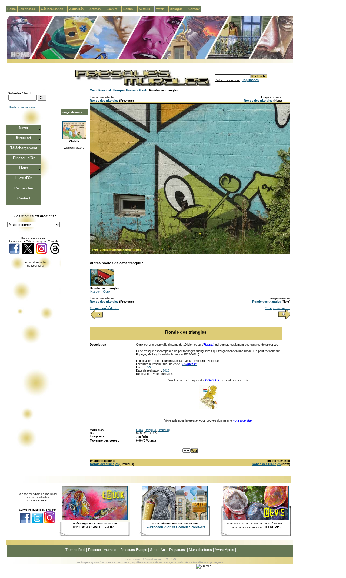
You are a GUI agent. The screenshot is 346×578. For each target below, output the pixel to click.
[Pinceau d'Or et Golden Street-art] (175, 519)
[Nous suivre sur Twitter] (28, 253)
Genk (139, 430)
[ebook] (95, 519)
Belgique (150, 430)
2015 (166, 370)
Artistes (97, 9)
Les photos (29, 9)
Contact (194, 9)
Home (11, 9)
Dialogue (178, 9)
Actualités (78, 9)
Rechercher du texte (22, 107)
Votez (162, 9)
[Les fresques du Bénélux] (208, 407)
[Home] (150, 58)
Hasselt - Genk (136, 90)
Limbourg (164, 430)
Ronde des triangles (104, 100)
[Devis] (256, 519)
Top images (250, 80)
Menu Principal (100, 90)
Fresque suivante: (277, 308)
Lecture (114, 9)
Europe (118, 90)
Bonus (130, 9)
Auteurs (146, 9)
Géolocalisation (54, 9)
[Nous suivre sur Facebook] (14, 253)
